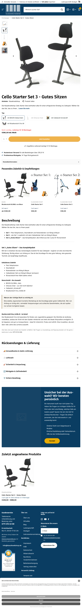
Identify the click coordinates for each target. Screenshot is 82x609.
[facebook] (48, 519)
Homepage (5, 18)
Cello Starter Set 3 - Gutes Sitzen (14, 495)
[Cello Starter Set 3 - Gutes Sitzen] (18, 473)
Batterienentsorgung (30, 563)
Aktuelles (26, 521)
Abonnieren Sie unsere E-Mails (49, 524)
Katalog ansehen (3, 10)
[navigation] (13, 56)
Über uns (26, 518)
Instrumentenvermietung (31, 534)
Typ (3, 113)
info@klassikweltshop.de (12, 545)
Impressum (27, 543)
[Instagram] (42, 519)
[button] (7, 137)
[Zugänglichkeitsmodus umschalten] (79, 1)
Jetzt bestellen (44, 139)
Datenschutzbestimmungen (51, 538)
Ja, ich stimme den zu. (50, 538)
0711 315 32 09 (8, 524)
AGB (24, 547)
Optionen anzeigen (15, 199)
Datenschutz (27, 550)
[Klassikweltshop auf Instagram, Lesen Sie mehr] (68, 9)
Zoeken (62, 9)
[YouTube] (45, 519)
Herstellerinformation (10, 162)
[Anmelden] (74, 9)
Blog (24, 524)
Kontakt (52, 441)
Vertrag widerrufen (30, 566)
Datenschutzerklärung (9, 539)
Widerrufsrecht (28, 553)
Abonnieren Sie (49, 545)
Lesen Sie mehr (24, 108)
